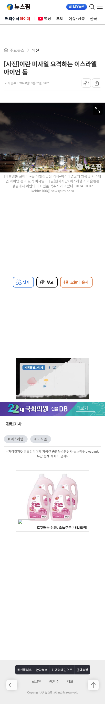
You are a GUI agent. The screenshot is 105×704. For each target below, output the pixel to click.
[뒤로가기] (11, 685)
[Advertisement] (52, 595)
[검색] (92, 7)
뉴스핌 (18, 6)
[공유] (96, 83)
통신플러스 (24, 669)
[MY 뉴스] (76, 7)
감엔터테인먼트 (62, 669)
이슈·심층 (76, 18)
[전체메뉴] (101, 7)
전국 (93, 18)
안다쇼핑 (82, 669)
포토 (59, 18)
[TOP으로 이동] (93, 685)
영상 (47, 18)
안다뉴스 (42, 669)
